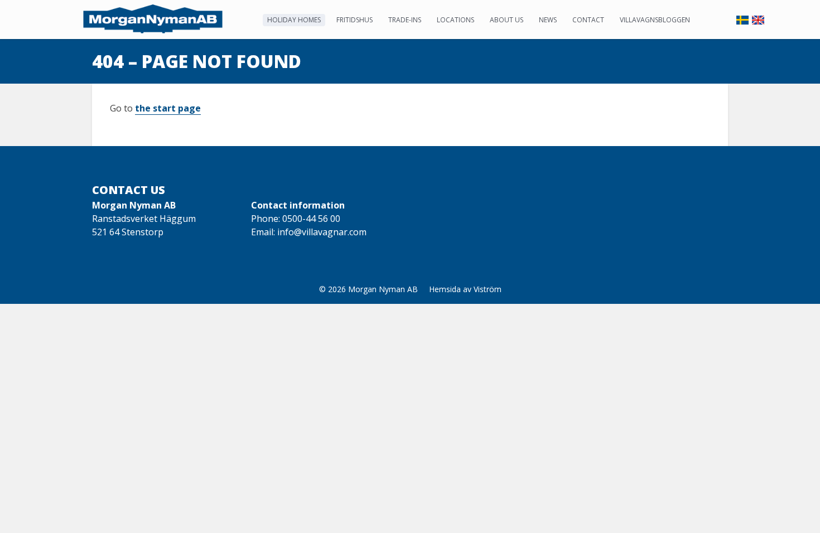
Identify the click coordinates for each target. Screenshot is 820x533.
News (548, 20)
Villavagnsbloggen (655, 20)
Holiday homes (294, 20)
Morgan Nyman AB (383, 289)
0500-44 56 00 (311, 218)
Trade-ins (404, 20)
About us (506, 20)
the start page (168, 108)
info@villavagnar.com (321, 232)
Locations (455, 20)
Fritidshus (354, 20)
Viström (487, 289)
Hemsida (445, 289)
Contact (588, 20)
